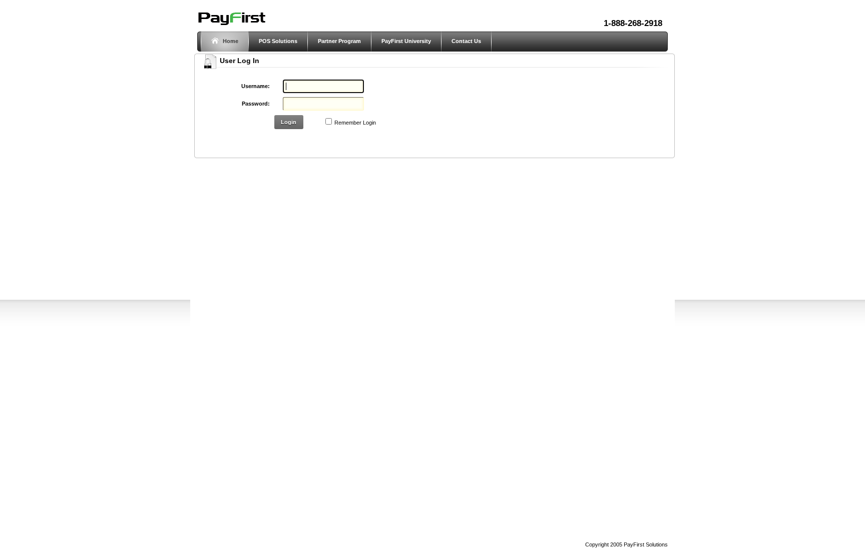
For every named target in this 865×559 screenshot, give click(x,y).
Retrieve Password (331, 141)
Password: (256, 104)
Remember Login (355, 123)
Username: (255, 86)
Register (285, 141)
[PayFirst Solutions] (231, 24)
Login (288, 122)
